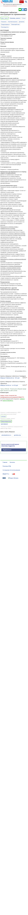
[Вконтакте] (25, 10)
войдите (22, 399)
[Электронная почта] (20, 10)
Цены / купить (4, 18)
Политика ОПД (7, 466)
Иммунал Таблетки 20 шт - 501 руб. (10, 378)
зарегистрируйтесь (8, 400)
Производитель (5, 27)
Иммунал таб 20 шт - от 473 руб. (9, 385)
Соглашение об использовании (10, 5)
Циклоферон (4, 424)
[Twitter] (22, 10)
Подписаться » (7, 450)
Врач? (21, 2)
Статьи (23, 18)
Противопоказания (12, 21)
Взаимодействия (15, 24)
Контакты (12, 462)
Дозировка (21, 21)
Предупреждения (5, 24)
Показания (3, 21)
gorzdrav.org (17, 435)
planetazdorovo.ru (6, 435)
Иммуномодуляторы (6, 421)
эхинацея (3, 416)
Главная (5, 462)
